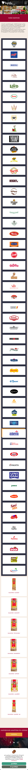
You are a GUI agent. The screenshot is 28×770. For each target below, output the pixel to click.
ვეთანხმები (14, 763)
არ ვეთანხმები (14, 766)
